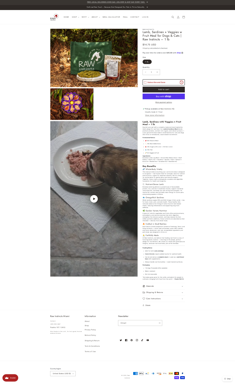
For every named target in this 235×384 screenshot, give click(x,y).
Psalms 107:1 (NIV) (57, 327)
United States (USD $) (62, 373)
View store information (154, 115)
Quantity (146, 67)
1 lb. (147, 62)
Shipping (146, 48)
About (87, 321)
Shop (87, 325)
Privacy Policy (90, 330)
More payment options (163, 102)
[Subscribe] (159, 323)
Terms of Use (90, 351)
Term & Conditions (92, 346)
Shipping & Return (92, 341)
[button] (75, 17)
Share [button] (147, 305)
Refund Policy (90, 335)
